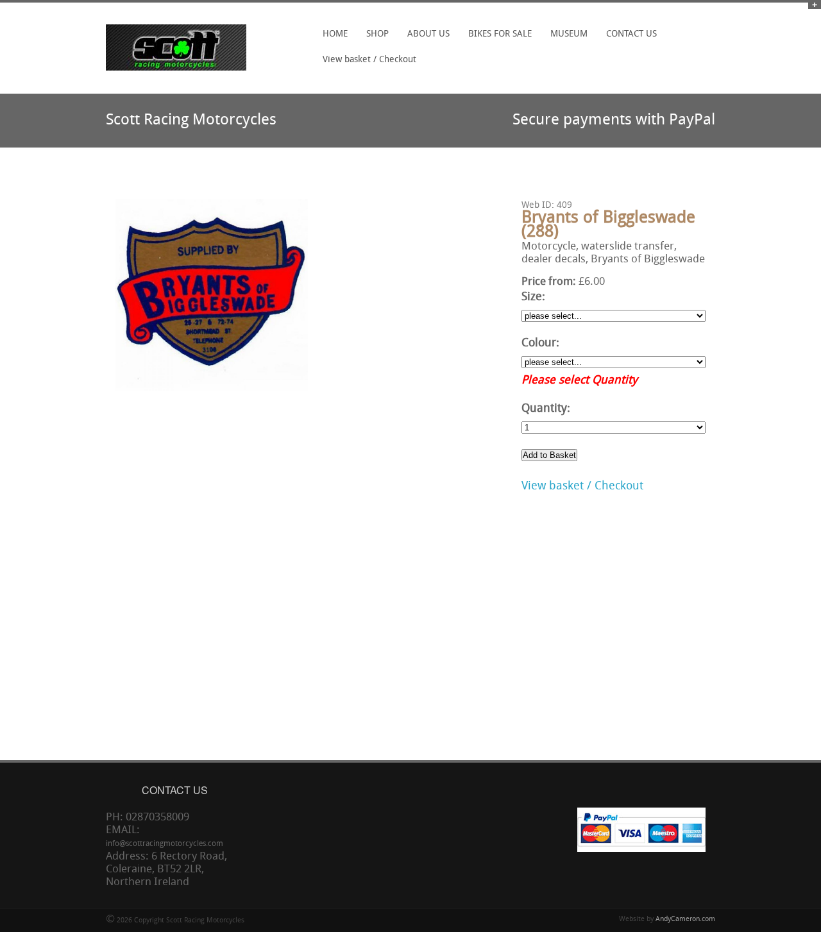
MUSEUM (569, 34)
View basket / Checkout (369, 60)
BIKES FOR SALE (500, 34)
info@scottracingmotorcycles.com (164, 844)
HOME (335, 34)
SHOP (374, 38)
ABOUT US (428, 34)
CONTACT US (631, 34)
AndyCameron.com (685, 919)
